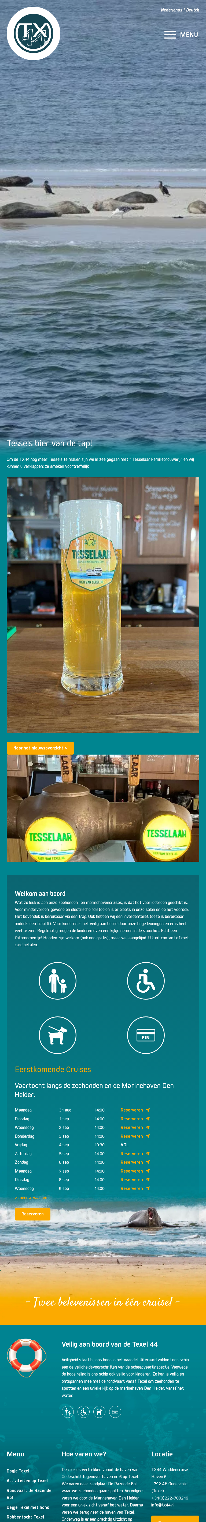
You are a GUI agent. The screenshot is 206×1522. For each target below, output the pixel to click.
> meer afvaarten (31, 1197)
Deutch (192, 10)
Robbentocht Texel (25, 1517)
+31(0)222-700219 (169, 1498)
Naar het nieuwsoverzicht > (40, 748)
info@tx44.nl (162, 1505)
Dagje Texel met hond (28, 1507)
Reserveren (132, 1110)
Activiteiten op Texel (27, 1480)
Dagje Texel (18, 1471)
